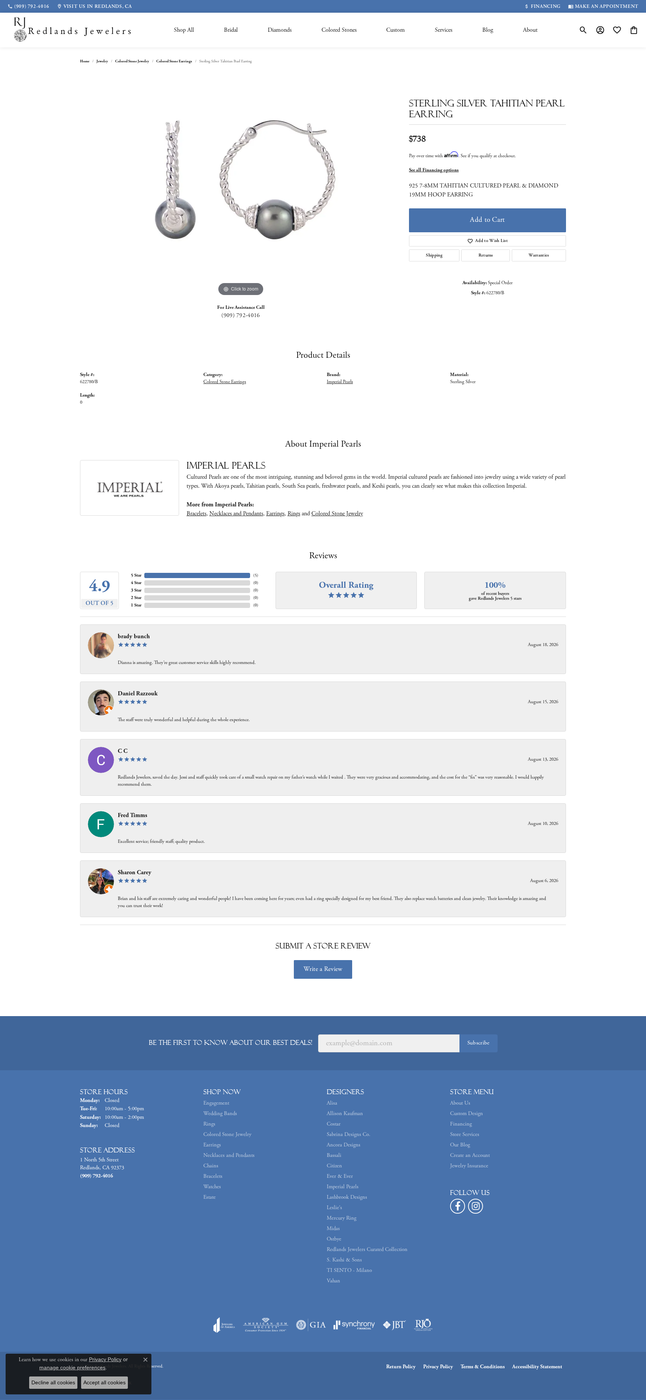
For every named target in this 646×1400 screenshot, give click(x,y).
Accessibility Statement (537, 1366)
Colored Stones (339, 30)
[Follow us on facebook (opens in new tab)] (457, 1206)
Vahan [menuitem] (333, 1281)
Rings (293, 514)
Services (443, 30)
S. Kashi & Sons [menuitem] (344, 1260)
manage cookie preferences (72, 1367)
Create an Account (470, 1155)
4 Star (136, 583)
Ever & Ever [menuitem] (340, 1176)
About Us (460, 1103)
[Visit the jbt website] (394, 1325)
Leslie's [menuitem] (334, 1207)
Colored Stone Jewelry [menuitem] (227, 1134)
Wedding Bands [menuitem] (220, 1113)
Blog (487, 30)
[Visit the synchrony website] (354, 1325)
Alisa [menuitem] (332, 1103)
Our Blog (460, 1145)
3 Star (136, 590)
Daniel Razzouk (138, 694)
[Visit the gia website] (311, 1325)
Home (84, 61)
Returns (486, 255)
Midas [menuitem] (333, 1228)
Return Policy (401, 1366)
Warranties (539, 255)
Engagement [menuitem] (216, 1103)
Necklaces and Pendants (236, 514)
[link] (28, 6)
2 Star (136, 597)
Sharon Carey (134, 872)
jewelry (102, 61)
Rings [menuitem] (209, 1124)
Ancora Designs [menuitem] (343, 1145)
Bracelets (196, 514)
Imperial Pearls (340, 382)
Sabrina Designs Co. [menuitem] (348, 1134)
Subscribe (478, 1042)
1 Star (136, 605)
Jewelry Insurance (469, 1165)
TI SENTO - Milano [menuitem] (349, 1270)
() (255, 575)
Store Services (464, 1134)
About (530, 30)
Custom (395, 30)
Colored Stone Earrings (174, 61)
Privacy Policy (438, 1366)
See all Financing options (434, 170)
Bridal (231, 30)
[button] (583, 30)
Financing (461, 1124)
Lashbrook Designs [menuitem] (347, 1197)
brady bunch (134, 636)
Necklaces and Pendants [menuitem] (229, 1155)
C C (122, 751)
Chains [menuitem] (210, 1165)
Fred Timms (132, 815)
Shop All (184, 30)
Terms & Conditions (483, 1366)
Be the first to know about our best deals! (230, 1042)
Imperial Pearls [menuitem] (343, 1186)
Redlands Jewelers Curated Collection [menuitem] (367, 1249)
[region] (241, 186)
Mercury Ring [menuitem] (341, 1218)
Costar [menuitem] (334, 1124)
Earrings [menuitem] (212, 1145)
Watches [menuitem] (212, 1186)
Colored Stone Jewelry (132, 61)
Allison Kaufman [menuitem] (345, 1113)
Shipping (434, 255)
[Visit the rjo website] (423, 1325)
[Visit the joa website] (224, 1325)
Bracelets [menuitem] (212, 1176)
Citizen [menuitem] (334, 1165)
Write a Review (323, 969)
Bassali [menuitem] (334, 1155)
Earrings (275, 514)
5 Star (136, 575)
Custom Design (466, 1113)
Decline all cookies (53, 1382)
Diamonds (280, 30)
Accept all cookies (104, 1382)
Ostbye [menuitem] (334, 1239)
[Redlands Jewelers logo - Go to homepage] (72, 30)
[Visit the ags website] (266, 1325)
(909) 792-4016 (240, 315)
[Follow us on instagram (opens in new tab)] (475, 1206)
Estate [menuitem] (209, 1197)
